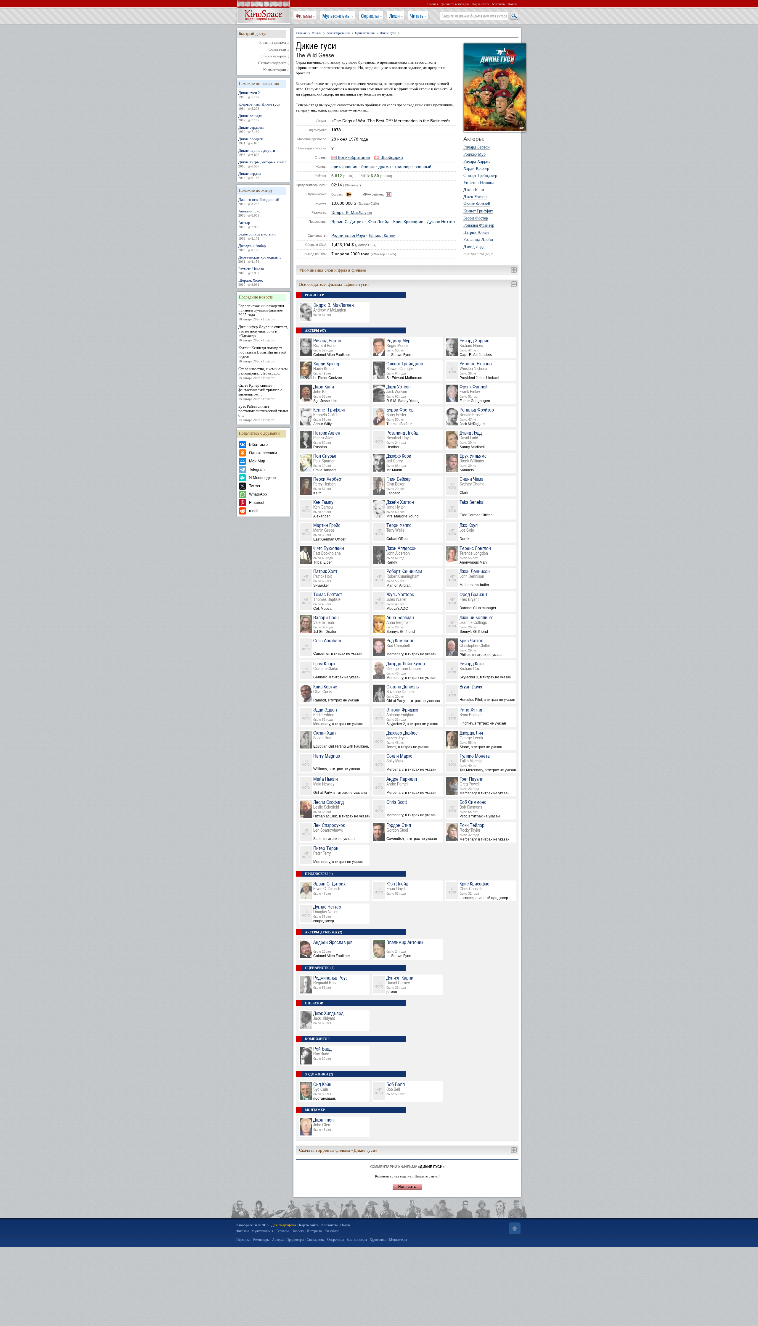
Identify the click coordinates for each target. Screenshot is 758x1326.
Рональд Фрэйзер (478, 225)
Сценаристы (316, 1240)
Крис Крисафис (408, 222)
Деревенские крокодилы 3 (260, 259)
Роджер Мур (474, 154)
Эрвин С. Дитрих (347, 222)
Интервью (314, 1231)
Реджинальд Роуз (348, 235)
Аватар (248, 224)
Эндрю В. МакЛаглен (351, 212)
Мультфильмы (336, 16)
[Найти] (514, 16)
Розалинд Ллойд (478, 240)
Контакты (498, 4)
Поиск (512, 4)
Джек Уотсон (475, 197)
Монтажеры (398, 1240)
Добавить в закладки (455, 4)
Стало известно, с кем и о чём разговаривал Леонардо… (263, 373)
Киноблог (332, 1231)
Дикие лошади (250, 118)
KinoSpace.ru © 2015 (252, 1225)
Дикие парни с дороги (256, 152)
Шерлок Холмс (250, 282)
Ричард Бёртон (476, 147)
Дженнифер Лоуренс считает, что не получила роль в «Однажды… (263, 333)
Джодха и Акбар (252, 247)
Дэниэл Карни (382, 235)
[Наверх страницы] (514, 1228)
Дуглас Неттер (441, 222)
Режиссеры (261, 1240)
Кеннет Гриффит (478, 211)
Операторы (335, 1240)
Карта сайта (480, 4)
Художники (378, 1240)
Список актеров (273, 56)
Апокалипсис (249, 213)
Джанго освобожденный (258, 201)
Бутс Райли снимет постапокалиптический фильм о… (263, 413)
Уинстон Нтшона (478, 183)
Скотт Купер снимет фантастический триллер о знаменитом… (260, 392)
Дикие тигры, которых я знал (262, 164)
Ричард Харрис (476, 161)
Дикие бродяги (250, 141)
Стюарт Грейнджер (480, 176)
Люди (394, 16)
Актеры (278, 1240)
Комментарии (274, 70)
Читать (416, 16)
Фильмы (304, 16)
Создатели (277, 49)
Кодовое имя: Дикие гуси (259, 106)
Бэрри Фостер (475, 218)
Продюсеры (295, 1240)
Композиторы (356, 1240)
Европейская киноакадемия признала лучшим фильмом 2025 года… (261, 312)
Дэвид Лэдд (473, 247)
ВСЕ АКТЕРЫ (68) (478, 254)
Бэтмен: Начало (251, 271)
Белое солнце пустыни (257, 236)
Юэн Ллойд (378, 222)
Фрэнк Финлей (476, 204)
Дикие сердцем (251, 129)
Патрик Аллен (476, 232)
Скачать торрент (272, 63)
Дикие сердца (249, 175)
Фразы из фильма (272, 43)
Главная (432, 4)
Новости (297, 1231)
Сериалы (370, 16)
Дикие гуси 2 (249, 95)
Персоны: (243, 1240)
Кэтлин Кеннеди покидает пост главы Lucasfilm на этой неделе (262, 354)
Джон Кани (473, 190)
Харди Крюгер (476, 169)
